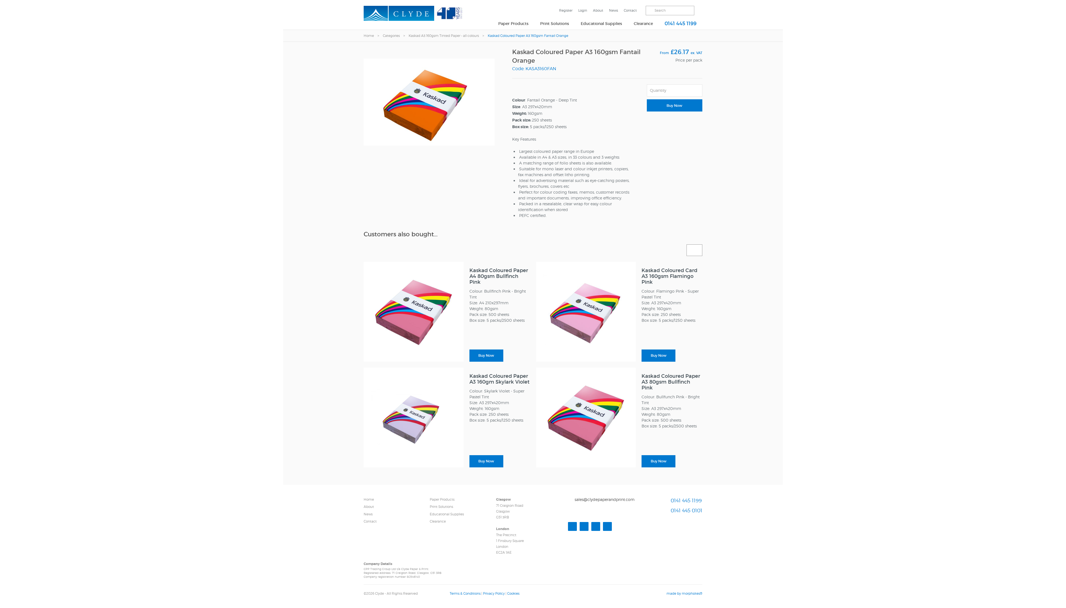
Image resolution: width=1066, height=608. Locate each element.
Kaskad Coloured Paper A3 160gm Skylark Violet (499, 379)
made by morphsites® (684, 593)
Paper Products (513, 23)
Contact (630, 10)
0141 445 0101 (686, 510)
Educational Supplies (601, 23)
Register (565, 10)
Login (582, 10)
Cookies (513, 593)
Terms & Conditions (465, 593)
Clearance (643, 23)
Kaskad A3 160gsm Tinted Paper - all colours (444, 36)
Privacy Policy (494, 593)
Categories (391, 36)
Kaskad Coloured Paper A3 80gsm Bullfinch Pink (671, 382)
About (598, 10)
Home (369, 36)
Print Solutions (554, 23)
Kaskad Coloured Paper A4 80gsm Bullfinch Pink (498, 276)
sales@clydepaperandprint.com (605, 499)
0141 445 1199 (681, 24)
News (613, 10)
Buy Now (674, 105)
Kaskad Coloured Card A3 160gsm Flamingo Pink (669, 276)
